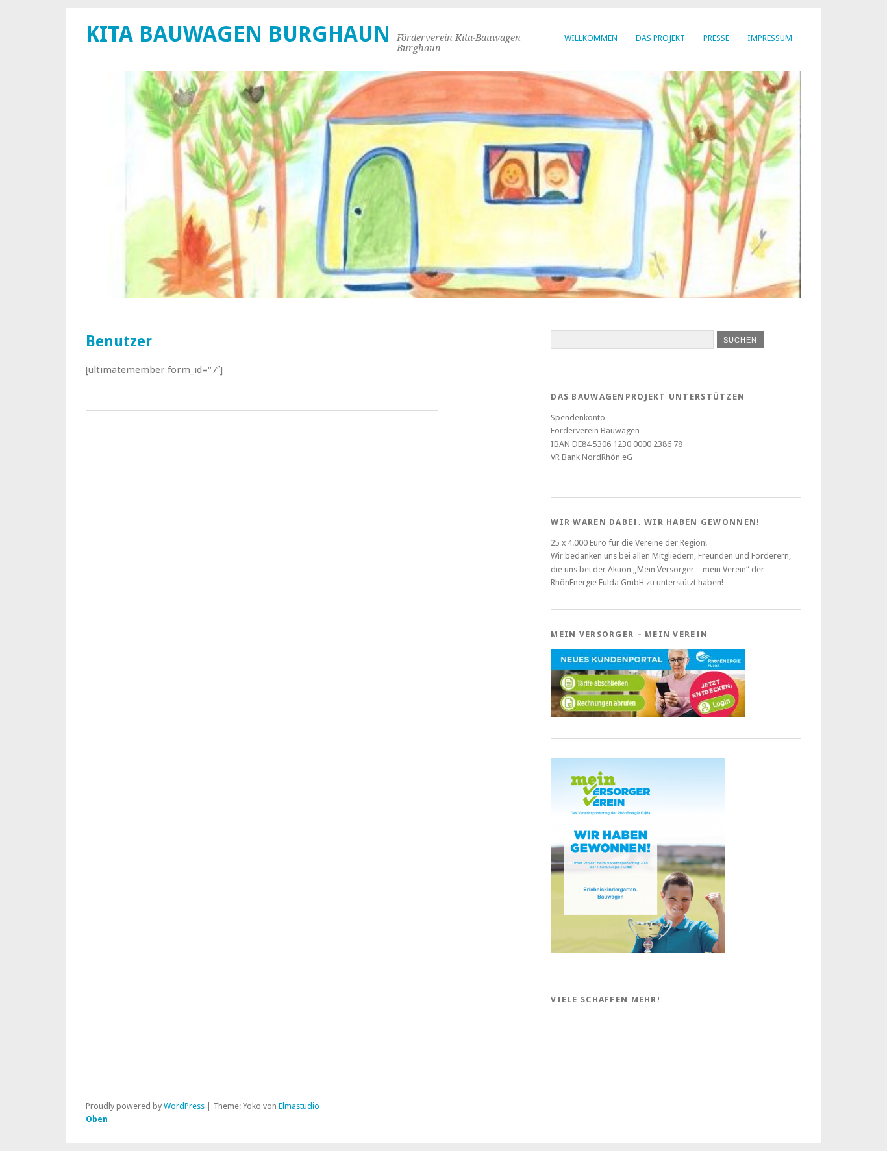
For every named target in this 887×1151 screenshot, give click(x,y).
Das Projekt (660, 38)
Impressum (769, 38)
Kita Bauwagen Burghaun (238, 34)
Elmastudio (299, 1106)
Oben (97, 1119)
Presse (716, 38)
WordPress (184, 1106)
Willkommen (591, 38)
